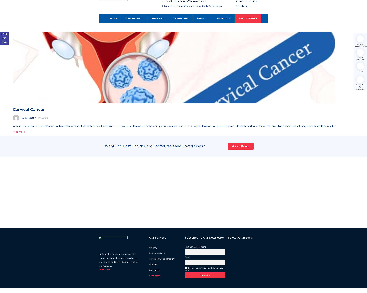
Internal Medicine (157, 253)
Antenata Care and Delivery (162, 259)
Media (200, 18)
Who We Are (132, 18)
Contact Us (223, 18)
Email (187, 257)
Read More (19, 131)
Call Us (360, 71)
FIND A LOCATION (360, 59)
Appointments (248, 18)
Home (113, 18)
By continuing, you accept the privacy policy (204, 269)
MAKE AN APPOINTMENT (360, 45)
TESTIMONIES (181, 18)
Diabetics (153, 264)
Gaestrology (154, 270)
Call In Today (242, 6)
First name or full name (195, 247)
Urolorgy (153, 247)
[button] (141, 18)
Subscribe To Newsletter (360, 87)
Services (157, 18)
